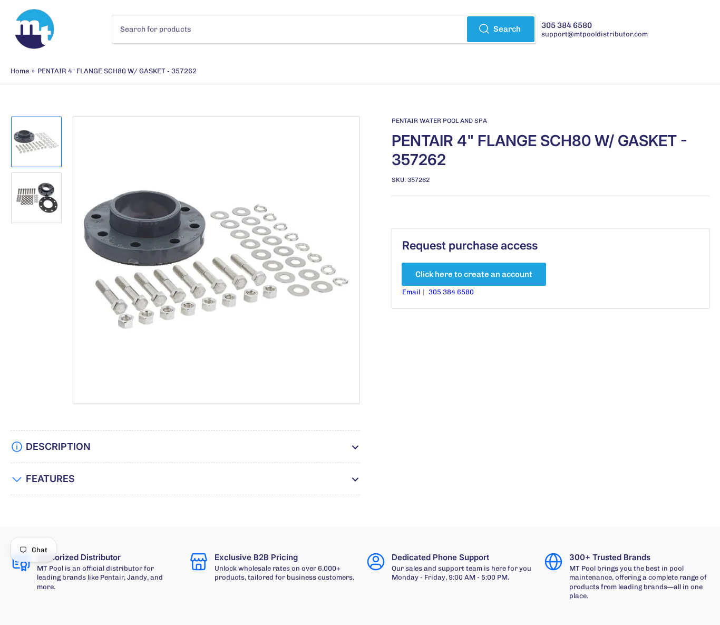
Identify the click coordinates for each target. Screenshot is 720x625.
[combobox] (324, 29)
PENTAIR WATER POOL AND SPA (439, 120)
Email (412, 292)
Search (507, 29)
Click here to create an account (473, 274)
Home (20, 71)
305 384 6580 (451, 292)
